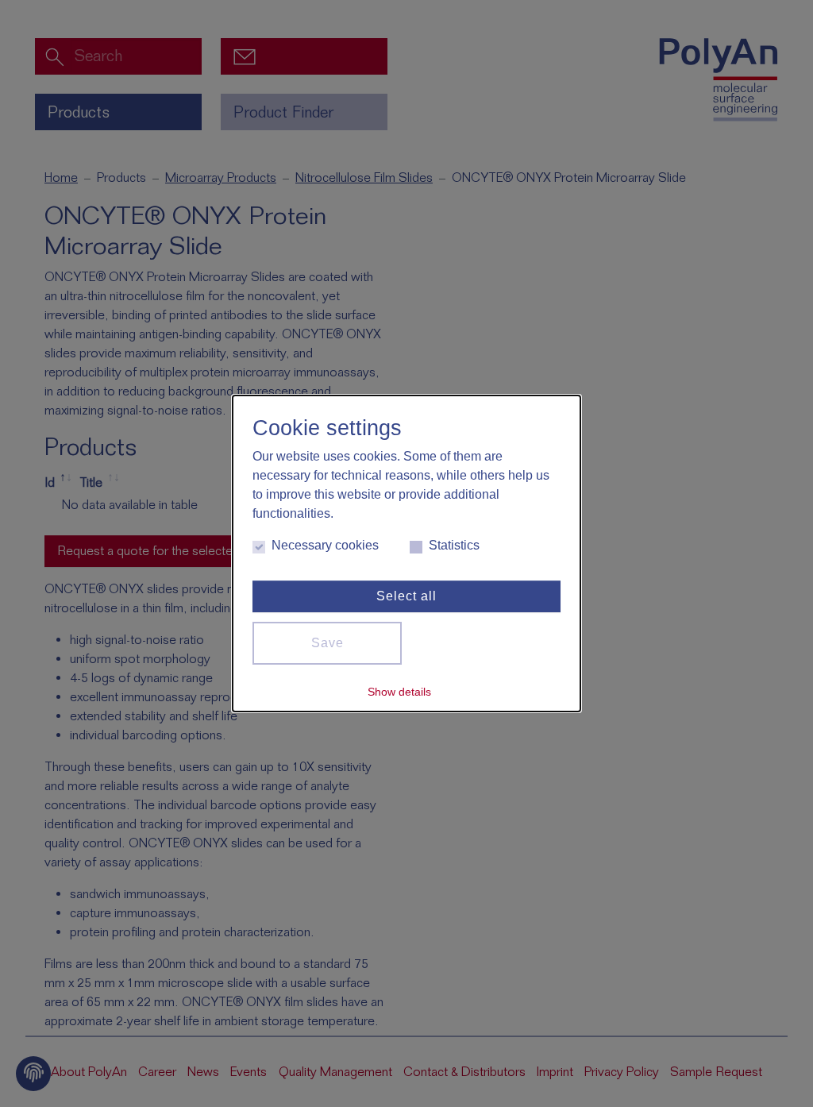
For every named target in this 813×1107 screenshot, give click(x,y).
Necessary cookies (325, 545)
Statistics (454, 545)
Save (327, 643)
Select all (406, 596)
